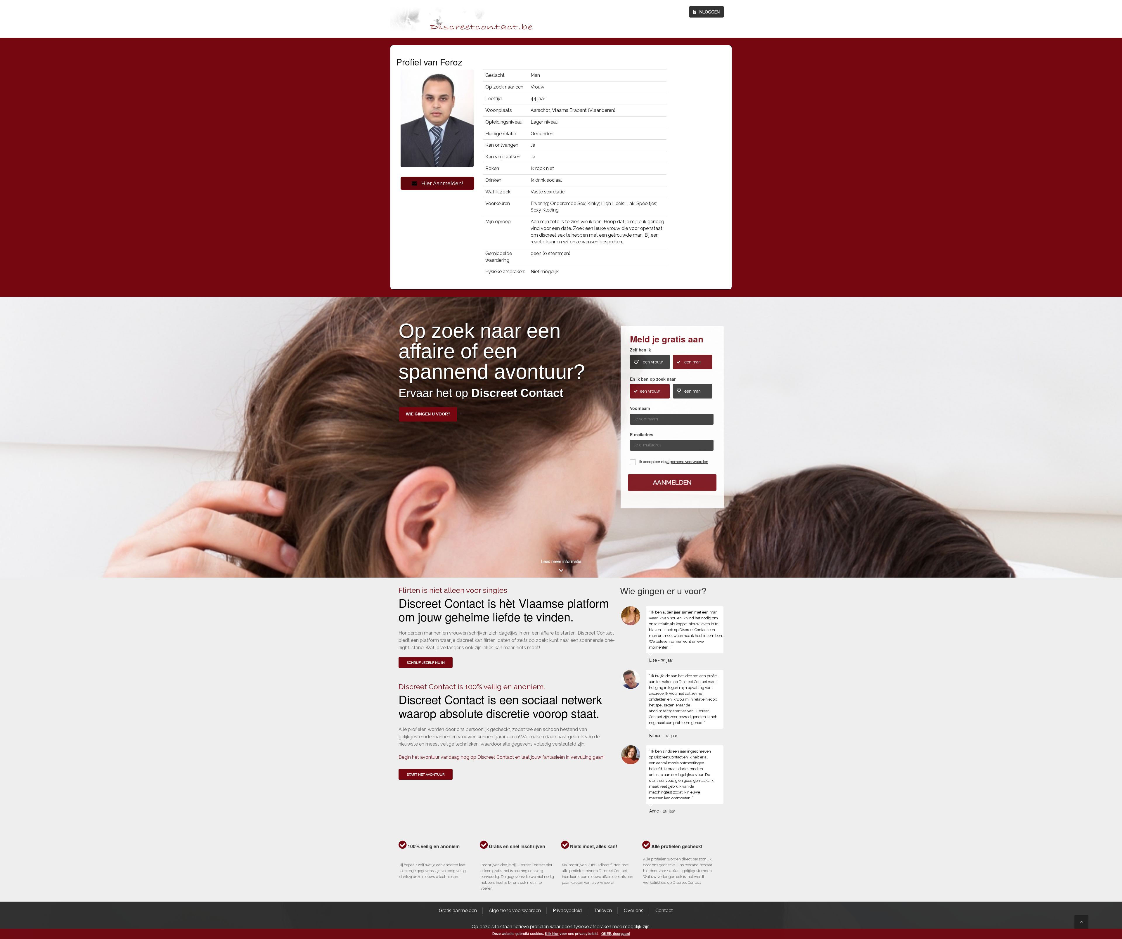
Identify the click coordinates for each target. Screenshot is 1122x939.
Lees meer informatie (561, 561)
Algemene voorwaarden (515, 910)
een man (692, 362)
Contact (664, 910)
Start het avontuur (426, 774)
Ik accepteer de (673, 462)
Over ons (633, 910)
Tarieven (603, 910)
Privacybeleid (567, 910)
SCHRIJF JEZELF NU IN (426, 663)
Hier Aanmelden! (440, 183)
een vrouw (653, 362)
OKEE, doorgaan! (615, 934)
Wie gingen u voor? (428, 414)
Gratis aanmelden (458, 910)
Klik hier (552, 934)
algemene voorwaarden (687, 462)
